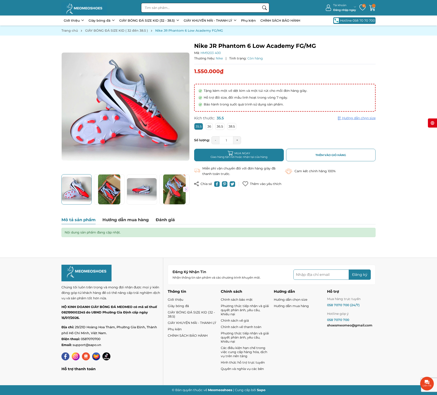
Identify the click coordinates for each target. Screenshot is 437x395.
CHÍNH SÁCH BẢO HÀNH (280, 20)
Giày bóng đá (100, 20)
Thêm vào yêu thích (265, 184)
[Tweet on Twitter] (232, 184)
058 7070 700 (338, 320)
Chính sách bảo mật (237, 300)
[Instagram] (76, 356)
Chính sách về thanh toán (241, 327)
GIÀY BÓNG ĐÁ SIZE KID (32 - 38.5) (147, 20)
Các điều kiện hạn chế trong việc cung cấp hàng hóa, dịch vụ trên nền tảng (244, 352)
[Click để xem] (125, 106)
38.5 (232, 126)
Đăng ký (359, 274)
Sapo (261, 390)
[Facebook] (65, 356)
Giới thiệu (72, 20)
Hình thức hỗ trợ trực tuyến (243, 362)
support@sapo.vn (87, 345)
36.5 (220, 126)
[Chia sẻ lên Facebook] (217, 184)
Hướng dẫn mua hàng (291, 306)
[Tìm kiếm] (264, 7)
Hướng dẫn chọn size (290, 300)
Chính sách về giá (235, 320)
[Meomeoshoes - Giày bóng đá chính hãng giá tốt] (84, 7)
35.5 (199, 126)
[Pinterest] (224, 184)
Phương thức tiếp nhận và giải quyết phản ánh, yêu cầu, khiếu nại (245, 310)
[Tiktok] (106, 356)
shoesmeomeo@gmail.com (349, 325)
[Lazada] (96, 356)
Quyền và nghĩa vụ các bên (242, 369)
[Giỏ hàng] (372, 8)
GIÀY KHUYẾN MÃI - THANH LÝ (208, 20)
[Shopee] (86, 356)
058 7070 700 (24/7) (343, 305)
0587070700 (90, 339)
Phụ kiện (248, 20)
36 (209, 126)
